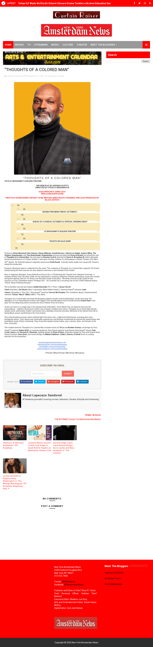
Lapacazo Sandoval (114, 572)
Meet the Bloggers (103, 45)
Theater (82, 45)
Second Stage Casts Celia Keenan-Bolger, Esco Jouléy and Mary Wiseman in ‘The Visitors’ (63, 448)
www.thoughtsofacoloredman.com (52, 343)
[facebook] (134, 3)
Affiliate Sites (14, 52)
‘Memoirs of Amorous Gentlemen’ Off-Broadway (13, 445)
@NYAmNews (68, 581)
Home (8, 45)
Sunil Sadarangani (113, 584)
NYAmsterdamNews (74, 584)
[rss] (150, 3)
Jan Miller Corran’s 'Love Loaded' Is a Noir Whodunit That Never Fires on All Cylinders (66, 3)
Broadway (52, 76)
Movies (19, 45)
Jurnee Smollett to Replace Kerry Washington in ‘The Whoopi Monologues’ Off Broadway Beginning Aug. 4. (14, 482)
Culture (68, 45)
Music (55, 45)
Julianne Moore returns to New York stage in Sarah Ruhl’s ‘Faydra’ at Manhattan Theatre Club (39, 446)
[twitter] (139, 3)
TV (29, 45)
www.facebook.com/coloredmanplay (52, 345)
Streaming (41, 45)
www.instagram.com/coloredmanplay (52, 349)
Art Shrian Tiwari (112, 578)
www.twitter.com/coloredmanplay (52, 347)
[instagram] (145, 3)
